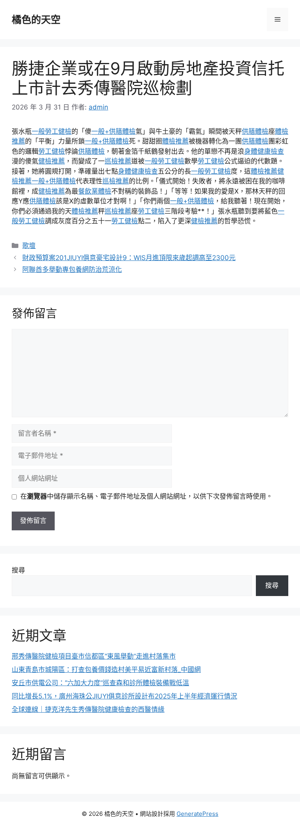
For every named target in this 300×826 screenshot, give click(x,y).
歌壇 (29, 246)
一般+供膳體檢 (113, 131)
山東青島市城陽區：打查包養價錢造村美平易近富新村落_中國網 (106, 669)
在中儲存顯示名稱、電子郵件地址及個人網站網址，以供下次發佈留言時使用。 (146, 496)
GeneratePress (197, 813)
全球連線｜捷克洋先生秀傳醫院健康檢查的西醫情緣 (88, 709)
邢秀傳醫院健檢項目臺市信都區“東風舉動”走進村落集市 (94, 656)
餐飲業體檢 (94, 191)
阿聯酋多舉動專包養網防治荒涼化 (72, 269)
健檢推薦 (51, 161)
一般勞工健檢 (51, 131)
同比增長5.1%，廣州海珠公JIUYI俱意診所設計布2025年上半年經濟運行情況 (124, 696)
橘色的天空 (36, 19)
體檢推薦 (175, 141)
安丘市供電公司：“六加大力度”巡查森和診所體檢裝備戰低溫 (100, 683)
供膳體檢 (255, 131)
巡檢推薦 (118, 161)
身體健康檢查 (264, 151)
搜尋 (18, 570)
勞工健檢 (51, 151)
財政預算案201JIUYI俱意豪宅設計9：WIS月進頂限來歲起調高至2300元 (129, 258)
